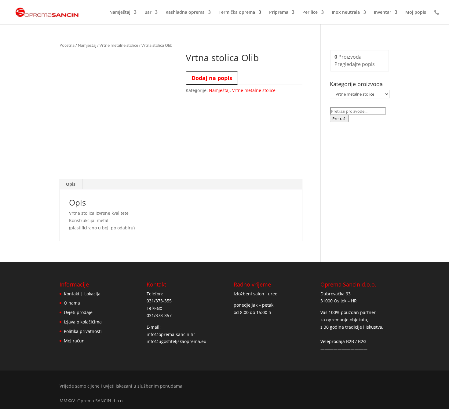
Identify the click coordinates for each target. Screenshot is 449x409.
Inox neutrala (346, 12)
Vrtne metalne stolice (119, 45)
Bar (147, 12)
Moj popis (415, 12)
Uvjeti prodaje (78, 312)
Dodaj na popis (212, 78)
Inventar (382, 12)
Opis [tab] (70, 184)
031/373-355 (159, 301)
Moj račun (74, 341)
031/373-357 (159, 315)
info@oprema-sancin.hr (171, 334)
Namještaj (119, 12)
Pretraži (339, 118)
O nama (72, 303)
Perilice (310, 12)
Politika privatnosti (83, 331)
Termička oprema (237, 12)
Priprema (278, 12)
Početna (67, 45)
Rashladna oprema (185, 12)
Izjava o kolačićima (83, 322)
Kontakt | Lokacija (82, 294)
